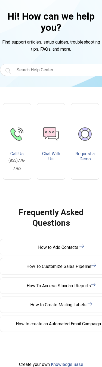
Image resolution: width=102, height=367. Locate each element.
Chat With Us (51, 156)
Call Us (17, 161)
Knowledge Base (67, 364)
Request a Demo (85, 156)
